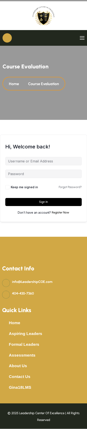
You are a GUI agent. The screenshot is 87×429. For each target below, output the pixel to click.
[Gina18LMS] (4, 387)
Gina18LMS (20, 387)
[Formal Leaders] (4, 344)
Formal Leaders (24, 344)
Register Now (60, 212)
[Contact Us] (4, 376)
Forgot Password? (70, 187)
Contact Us (19, 376)
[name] (43, 16)
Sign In (43, 202)
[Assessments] (4, 355)
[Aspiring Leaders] (4, 333)
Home (15, 84)
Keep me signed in (24, 187)
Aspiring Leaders (25, 333)
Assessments (22, 355)
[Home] (4, 323)
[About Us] (4, 366)
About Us (18, 366)
